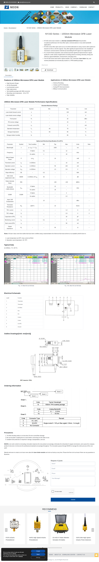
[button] (6, 69)
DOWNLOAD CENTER (68, 554)
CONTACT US (81, 554)
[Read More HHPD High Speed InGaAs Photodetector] (37, 524)
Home (6, 28)
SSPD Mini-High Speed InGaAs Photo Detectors (83, 539)
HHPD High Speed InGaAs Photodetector (37, 539)
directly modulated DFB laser (70, 40)
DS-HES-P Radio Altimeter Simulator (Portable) (61, 539)
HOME (52, 7)
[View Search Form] (94, 2)
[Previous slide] (6, 530)
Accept (38, 551)
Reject (38, 554)
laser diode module (39, 452)
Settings (38, 557)
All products (12, 28)
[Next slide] (92, 530)
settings (21, 556)
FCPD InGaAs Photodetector (10, 539)
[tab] (8, 75)
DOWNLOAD (83, 7)
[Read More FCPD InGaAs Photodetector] (14, 524)
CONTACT (91, 7)
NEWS (67, 7)
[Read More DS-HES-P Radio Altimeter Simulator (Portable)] (61, 524)
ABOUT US (57, 554)
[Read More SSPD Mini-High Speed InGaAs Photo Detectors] (84, 524)
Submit (73, 499)
